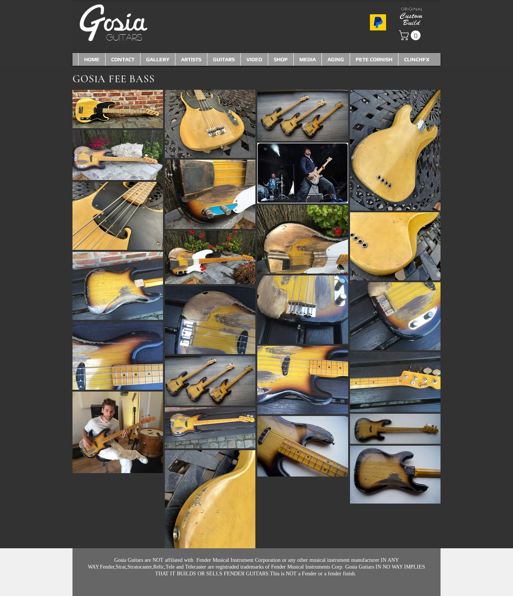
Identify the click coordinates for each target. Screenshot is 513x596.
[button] (411, 35)
